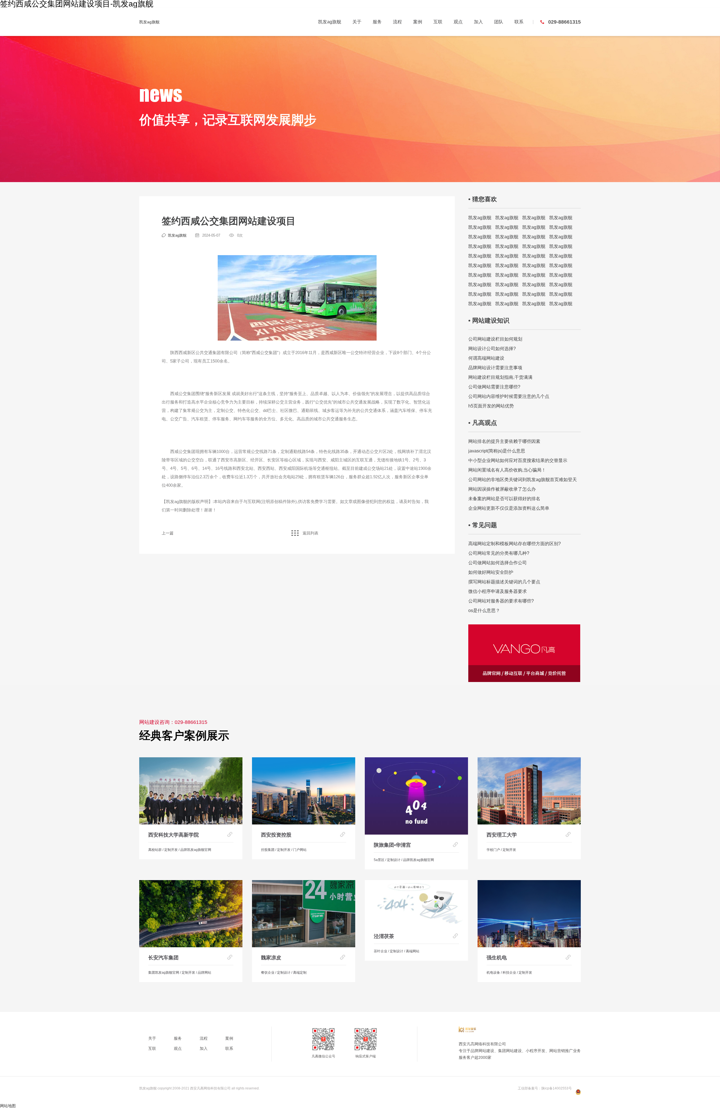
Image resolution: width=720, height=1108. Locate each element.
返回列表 (310, 533)
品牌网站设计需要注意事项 (495, 367)
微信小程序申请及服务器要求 (497, 591)
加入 (478, 21)
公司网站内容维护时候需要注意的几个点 (508, 396)
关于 (356, 21)
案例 (417, 21)
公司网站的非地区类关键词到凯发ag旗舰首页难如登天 (522, 479)
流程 (397, 21)
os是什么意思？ (484, 610)
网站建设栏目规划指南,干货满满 (500, 377)
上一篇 (168, 533)
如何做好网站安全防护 (490, 572)
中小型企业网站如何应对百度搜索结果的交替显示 (517, 460)
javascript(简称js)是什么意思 (496, 450)
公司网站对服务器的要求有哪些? (501, 601)
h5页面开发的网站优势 (491, 406)
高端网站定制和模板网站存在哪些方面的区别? (514, 543)
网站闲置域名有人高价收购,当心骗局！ (507, 470)
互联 (437, 21)
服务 (377, 21)
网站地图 (8, 1106)
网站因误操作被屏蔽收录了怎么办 (502, 489)
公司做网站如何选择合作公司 (497, 562)
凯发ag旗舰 (149, 22)
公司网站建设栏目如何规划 (495, 339)
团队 (498, 21)
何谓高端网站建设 (486, 358)
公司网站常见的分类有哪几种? (498, 553)
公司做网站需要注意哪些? (494, 386)
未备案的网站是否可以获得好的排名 (504, 498)
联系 (518, 21)
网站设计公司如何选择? (492, 348)
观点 (458, 21)
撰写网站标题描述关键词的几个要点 (504, 581)
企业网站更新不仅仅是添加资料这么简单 (508, 508)
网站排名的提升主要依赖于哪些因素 (504, 441)
